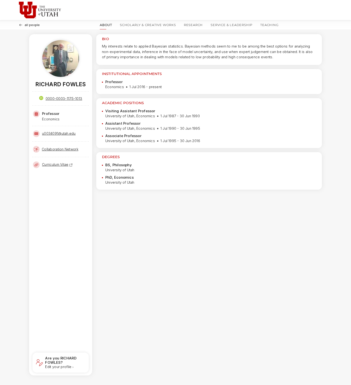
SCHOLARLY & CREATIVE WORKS (148, 25)
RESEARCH (193, 25)
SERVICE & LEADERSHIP (231, 25)
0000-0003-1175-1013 (64, 98)
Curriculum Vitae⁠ (55, 164)
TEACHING (269, 25)
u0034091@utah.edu (59, 133)
